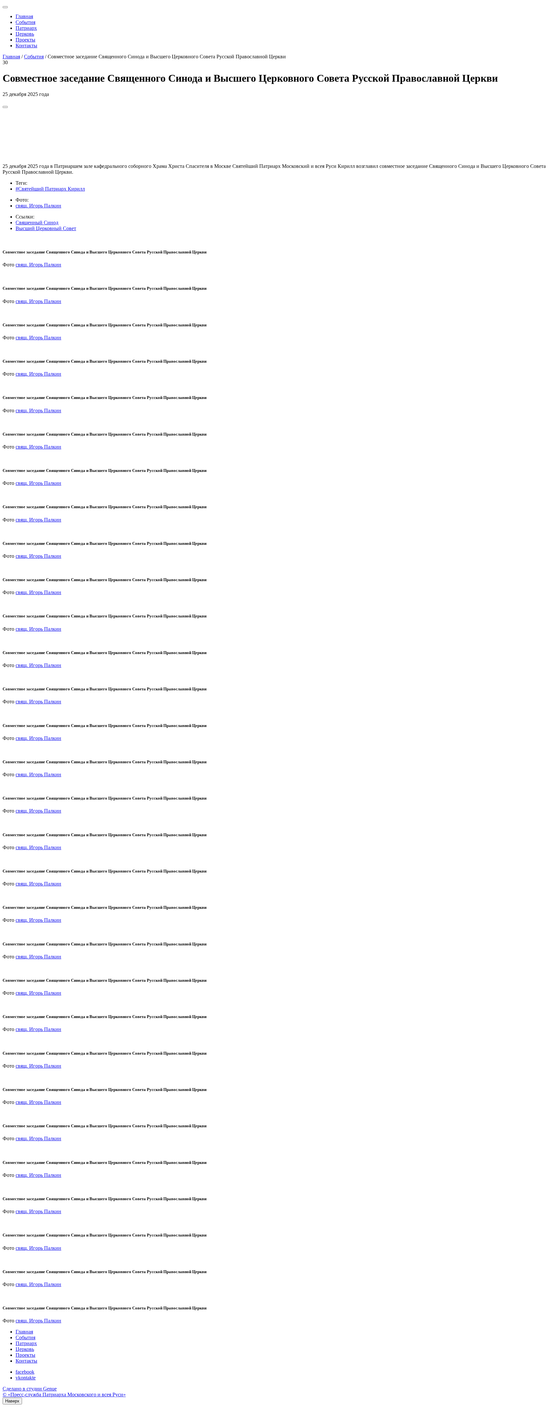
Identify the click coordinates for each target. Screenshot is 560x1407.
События (25, 22)
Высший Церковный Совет (46, 228)
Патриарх (26, 28)
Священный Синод (37, 222)
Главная (24, 16)
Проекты (25, 39)
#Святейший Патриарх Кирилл (50, 189)
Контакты (26, 45)
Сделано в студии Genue (30, 1388)
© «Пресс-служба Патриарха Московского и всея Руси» (64, 1394)
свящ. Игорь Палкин (38, 205)
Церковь (25, 34)
